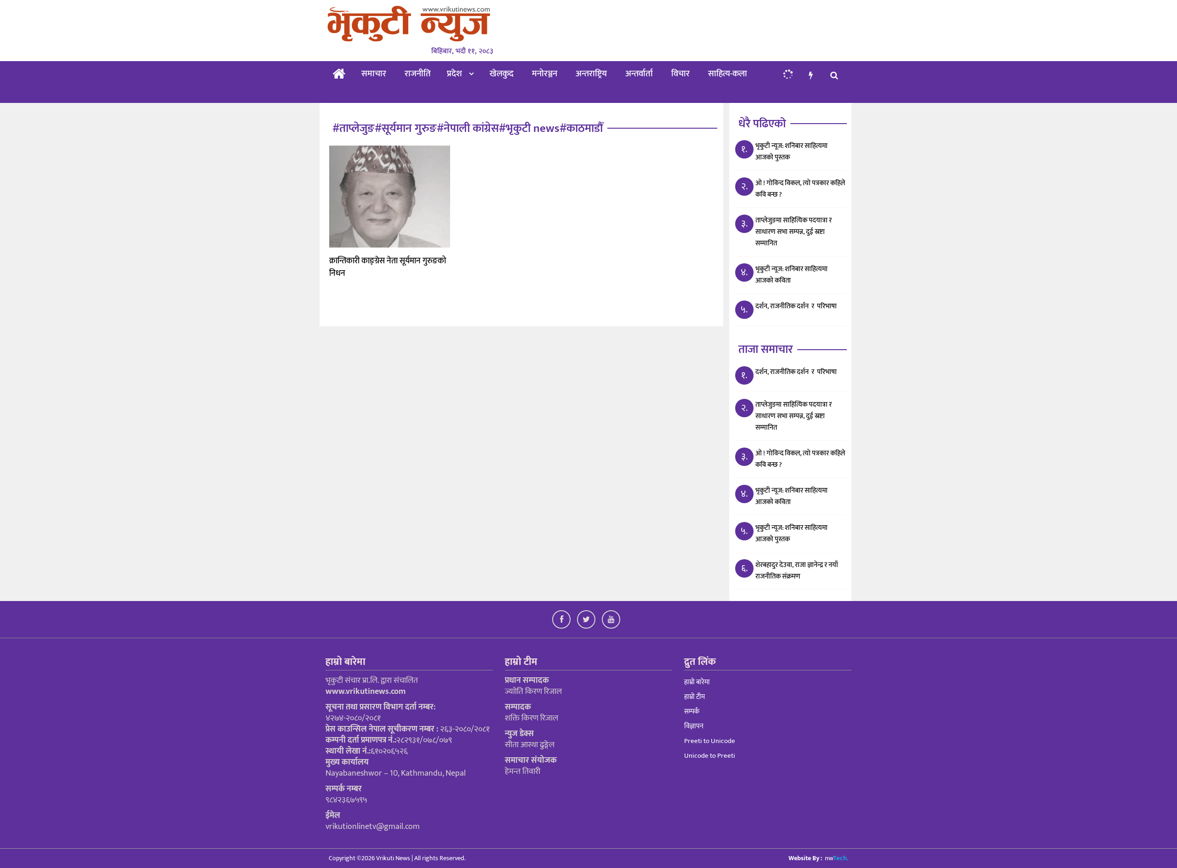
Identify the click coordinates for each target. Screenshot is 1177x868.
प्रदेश (454, 74)
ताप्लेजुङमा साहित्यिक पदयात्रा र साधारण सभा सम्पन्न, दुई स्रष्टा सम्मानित (793, 232)
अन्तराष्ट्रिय (591, 74)
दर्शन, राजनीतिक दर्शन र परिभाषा (796, 306)
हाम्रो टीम (694, 697)
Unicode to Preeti (709, 755)
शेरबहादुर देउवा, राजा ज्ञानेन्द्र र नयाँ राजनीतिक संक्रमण (796, 570)
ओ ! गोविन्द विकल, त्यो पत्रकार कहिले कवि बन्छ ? (800, 188)
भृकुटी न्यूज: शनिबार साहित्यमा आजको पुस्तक (791, 151)
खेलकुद (502, 74)
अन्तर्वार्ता (639, 74)
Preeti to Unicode (709, 741)
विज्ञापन (693, 726)
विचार (680, 74)
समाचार (373, 74)
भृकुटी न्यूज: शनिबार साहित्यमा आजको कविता (791, 274)
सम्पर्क (691, 711)
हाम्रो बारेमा (697, 682)
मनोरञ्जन (544, 74)
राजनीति (418, 74)
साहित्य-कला (727, 74)
